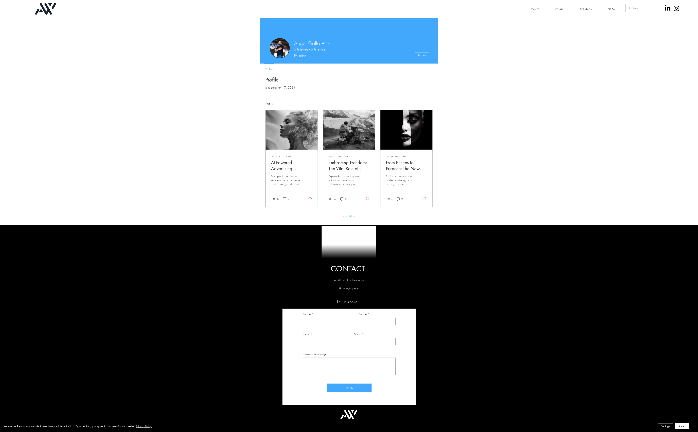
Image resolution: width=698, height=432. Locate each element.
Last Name (360, 314)
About (357, 333)
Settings (665, 426)
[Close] (693, 426)
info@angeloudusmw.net (349, 280)
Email (306, 333)
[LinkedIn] (667, 8)
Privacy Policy (144, 426)
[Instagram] (676, 8)
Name (307, 314)
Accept (682, 426)
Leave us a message (315, 353)
